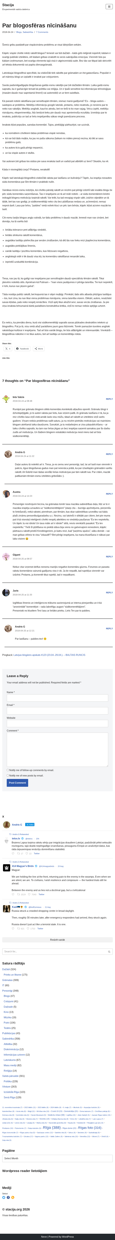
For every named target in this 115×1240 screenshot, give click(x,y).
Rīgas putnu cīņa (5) (27, 1132)
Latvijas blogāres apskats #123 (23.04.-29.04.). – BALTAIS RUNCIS (49, 655)
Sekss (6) (72, 1132)
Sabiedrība (28, 32)
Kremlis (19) (45, 1119)
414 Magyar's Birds (23, 866)
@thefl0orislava (35, 907)
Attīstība (8, 1044)
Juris (15, 590)
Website (11, 718)
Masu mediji (10, 1065)
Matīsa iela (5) (42, 1123)
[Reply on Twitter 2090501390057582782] (13, 894)
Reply (109, 399)
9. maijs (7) (67, 1107)
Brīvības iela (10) (43, 1111)
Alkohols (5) (77, 1107)
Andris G (20, 452)
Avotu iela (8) (21, 1111)
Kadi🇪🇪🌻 (17, 907)
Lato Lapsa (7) (98, 1119)
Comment (13, 730)
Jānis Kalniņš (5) (84, 1115)
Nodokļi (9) (81, 1123)
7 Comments (42, 32)
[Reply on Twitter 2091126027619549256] (13, 853)
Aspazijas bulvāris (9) (92, 1107)
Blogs (19, 32)
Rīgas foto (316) (89, 1128)
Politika (8, 1081)
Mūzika (7, 1017)
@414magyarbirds (46, 866)
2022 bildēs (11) (30, 1107)
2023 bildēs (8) (43, 1107)
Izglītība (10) (71, 1115)
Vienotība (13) (85, 1136)
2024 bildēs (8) (55, 1107)
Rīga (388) (52, 1127)
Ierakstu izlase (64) (56, 1115)
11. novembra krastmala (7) (12, 1107)
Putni (6, 1022)
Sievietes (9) (82, 1132)
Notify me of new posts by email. (26, 775)
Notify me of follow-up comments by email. (31, 770)
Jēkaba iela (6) (7, 1119)
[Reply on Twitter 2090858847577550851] (13, 929)
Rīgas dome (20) (69, 1128)
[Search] (109, 951)
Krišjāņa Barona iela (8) (60, 1119)
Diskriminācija (11, 1049)
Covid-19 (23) (56, 1111)
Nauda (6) (71, 1123)
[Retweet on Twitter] (10, 834)
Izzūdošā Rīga (11, 1092)
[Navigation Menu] (109, 6)
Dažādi (6, 969)
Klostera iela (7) (32, 1119)
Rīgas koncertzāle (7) (10, 1132)
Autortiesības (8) (8, 1111)
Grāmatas (7, 980)
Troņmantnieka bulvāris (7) (12, 1136)
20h (37, 839)
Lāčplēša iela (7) (85, 1119)
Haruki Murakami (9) (38, 1115)
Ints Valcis (18, 397)
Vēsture (6, 1086)
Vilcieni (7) (95, 1136)
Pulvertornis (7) (20, 1128)
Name (11, 692)
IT (3, 985)
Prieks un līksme (12, 974)
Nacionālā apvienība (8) (57, 1123)
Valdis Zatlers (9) (56, 1136)
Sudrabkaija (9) (94, 1132)
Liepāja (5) (31, 1123)
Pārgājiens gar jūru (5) (95, 1123)
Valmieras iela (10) (71, 1136)
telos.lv (16, 838)
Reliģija (8, 1070)
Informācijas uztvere (14, 1054)
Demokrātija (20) (71, 1111)
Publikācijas (8, 1033)
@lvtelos (28, 839)
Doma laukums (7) (86, 1111)
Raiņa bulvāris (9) (34, 1128)
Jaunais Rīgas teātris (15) (101, 1115)
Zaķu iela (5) (6, 1140)
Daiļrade (8, 1007)
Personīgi (7, 990)
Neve (44, 1237)
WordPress (68, 1237)
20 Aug (60, 866)
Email (10, 705)
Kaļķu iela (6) (19, 1119)
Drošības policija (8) (102, 1111)
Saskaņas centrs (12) (45, 1132)
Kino (6, 1012)
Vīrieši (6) (104, 1136)
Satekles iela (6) (60, 1132)
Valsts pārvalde (10, 1076)
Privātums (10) (7, 1128)
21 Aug (48, 907)
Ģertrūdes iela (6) (22, 1115)
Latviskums (10, 1060)
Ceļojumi (8, 1001)
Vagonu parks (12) (41, 1136)
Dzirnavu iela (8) (8, 1115)
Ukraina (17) (28, 1136)
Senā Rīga (9, 1097)
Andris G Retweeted (20, 834)
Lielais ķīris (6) (7, 1123)
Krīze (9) (73, 1119)
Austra (16, 492)
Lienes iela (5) (20, 1123)
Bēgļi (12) (31, 1111)
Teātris (7, 1028)
